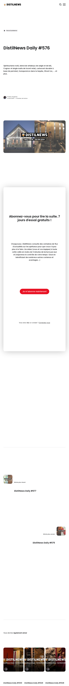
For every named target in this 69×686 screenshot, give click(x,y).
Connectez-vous (44, 323)
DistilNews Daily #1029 (33, 683)
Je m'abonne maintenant (34, 291)
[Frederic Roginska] (4, 97)
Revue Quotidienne (11, 30)
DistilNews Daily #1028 (54, 683)
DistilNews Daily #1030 (12, 683)
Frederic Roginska (12, 96)
